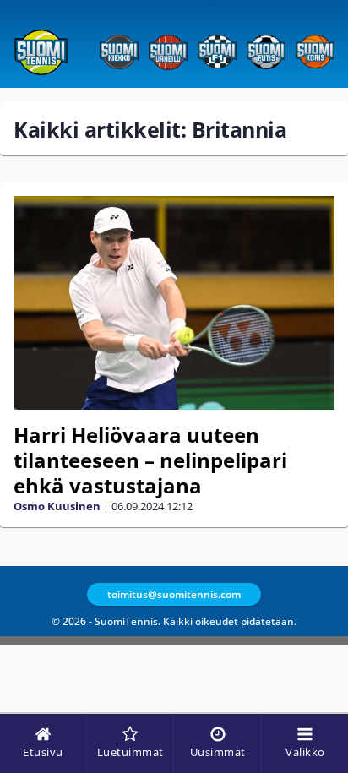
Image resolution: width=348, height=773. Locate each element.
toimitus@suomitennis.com (174, 594)
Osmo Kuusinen (57, 506)
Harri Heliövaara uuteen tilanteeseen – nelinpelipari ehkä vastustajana (150, 460)
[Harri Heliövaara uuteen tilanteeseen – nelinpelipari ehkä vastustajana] (174, 303)
